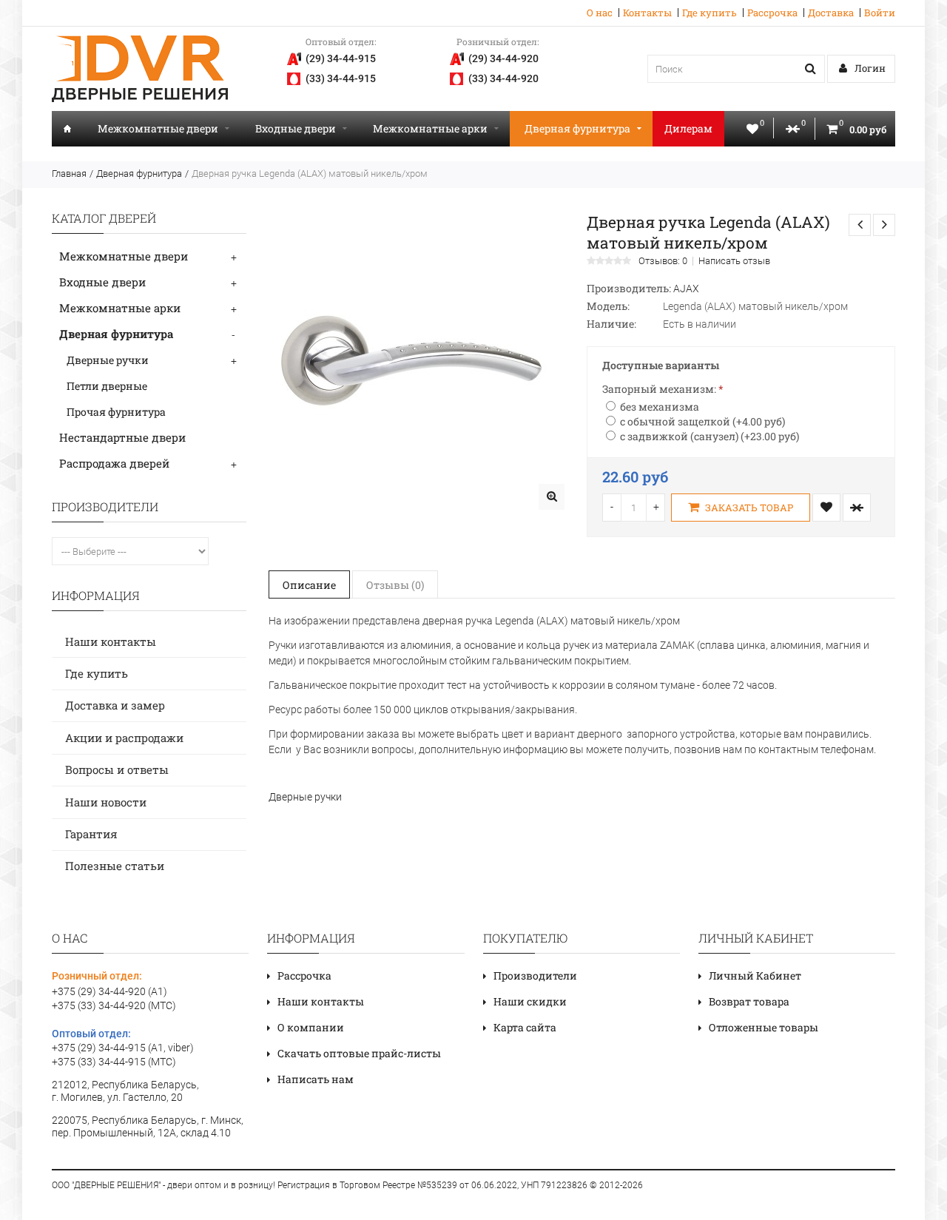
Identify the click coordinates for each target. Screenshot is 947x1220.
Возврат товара (749, 1001)
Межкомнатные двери (158, 128)
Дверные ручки (108, 360)
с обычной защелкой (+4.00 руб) (702, 421)
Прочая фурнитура (116, 412)
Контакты (647, 12)
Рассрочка (772, 12)
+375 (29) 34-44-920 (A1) (109, 991)
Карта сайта (524, 1027)
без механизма (659, 407)
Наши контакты (110, 641)
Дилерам (688, 128)
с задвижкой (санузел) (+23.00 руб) (709, 436)
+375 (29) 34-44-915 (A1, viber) (123, 1048)
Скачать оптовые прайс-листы (359, 1053)
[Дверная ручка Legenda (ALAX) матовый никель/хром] (552, 497)
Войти (879, 12)
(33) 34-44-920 (503, 78)
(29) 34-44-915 (341, 58)
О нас (600, 12)
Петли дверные (107, 386)
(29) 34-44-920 (503, 58)
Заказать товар (748, 507)
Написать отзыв (734, 261)
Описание (309, 585)
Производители (535, 975)
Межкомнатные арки (430, 128)
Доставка (831, 12)
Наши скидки (530, 1001)
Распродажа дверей (114, 463)
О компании (310, 1027)
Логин (869, 68)
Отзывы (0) (395, 585)
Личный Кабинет (755, 975)
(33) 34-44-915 (341, 78)
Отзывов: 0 (662, 261)
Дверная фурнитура (577, 128)
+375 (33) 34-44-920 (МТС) (114, 1005)
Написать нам (315, 1079)
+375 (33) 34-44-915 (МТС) (114, 1062)
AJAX (686, 288)
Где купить (709, 12)
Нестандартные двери (122, 437)
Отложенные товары (763, 1027)
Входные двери (295, 128)
